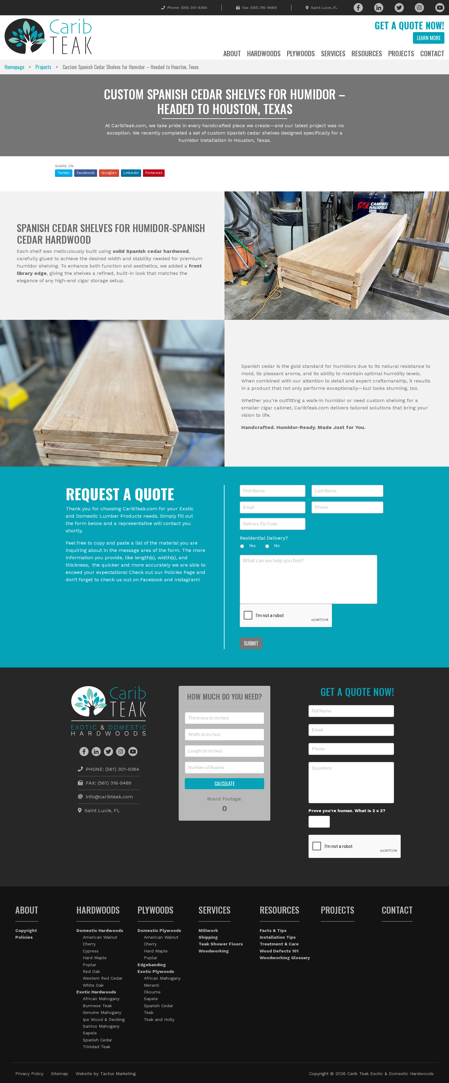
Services (333, 53)
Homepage (14, 67)
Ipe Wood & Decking (104, 1019)
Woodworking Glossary (285, 957)
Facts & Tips (273, 930)
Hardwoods (264, 53)
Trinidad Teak (96, 1046)
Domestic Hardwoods (99, 930)
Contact (432, 53)
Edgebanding (151, 964)
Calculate (224, 783)
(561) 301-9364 (194, 8)
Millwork (208, 930)
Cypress (91, 950)
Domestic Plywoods (159, 930)
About (232, 53)
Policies (24, 937)
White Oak (93, 985)
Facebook (86, 173)
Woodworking (214, 950)
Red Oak (91, 971)
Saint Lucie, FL (324, 8)
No (277, 545)
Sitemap (59, 1073)
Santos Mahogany (101, 1026)
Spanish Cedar (97, 1039)
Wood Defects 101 (279, 950)
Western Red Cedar (102, 978)
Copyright (26, 930)
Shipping (208, 937)
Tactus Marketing (118, 1073)
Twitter (63, 173)
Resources (367, 53)
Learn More (428, 38)
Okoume (152, 991)
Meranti (151, 985)
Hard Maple (95, 957)
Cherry (89, 943)
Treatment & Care (279, 943)
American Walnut (100, 937)
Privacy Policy (29, 1073)
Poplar (89, 964)
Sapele (90, 1032)
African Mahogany (101, 998)
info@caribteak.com (109, 797)
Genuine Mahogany (102, 1012)
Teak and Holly (159, 1019)
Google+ (109, 173)
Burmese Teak (97, 1005)
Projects (401, 53)
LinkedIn (131, 173)
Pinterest (153, 173)
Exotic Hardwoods (96, 991)
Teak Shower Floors (221, 943)
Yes (252, 545)
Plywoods (301, 53)
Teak (148, 1012)
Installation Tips (278, 937)
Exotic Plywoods (155, 971)
